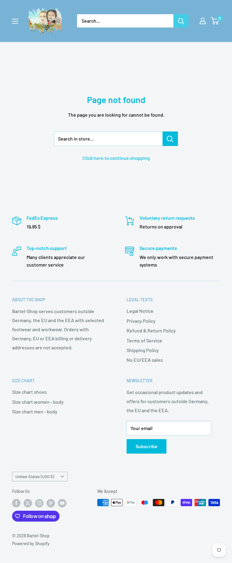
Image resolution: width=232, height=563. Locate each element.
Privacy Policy (141, 321)
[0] (215, 20)
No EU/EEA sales (145, 360)
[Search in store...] (170, 138)
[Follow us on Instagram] (39, 503)
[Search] (180, 21)
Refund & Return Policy (151, 330)
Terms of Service (144, 340)
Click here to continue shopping (116, 158)
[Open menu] (15, 21)
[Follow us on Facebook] (16, 503)
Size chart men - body (34, 411)
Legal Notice (140, 311)
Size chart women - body (38, 402)
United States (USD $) (34, 476)
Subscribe (146, 446)
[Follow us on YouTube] (62, 503)
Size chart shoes (29, 392)
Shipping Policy (143, 350)
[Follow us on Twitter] (28, 503)
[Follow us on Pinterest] (51, 503)
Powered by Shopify (31, 543)
